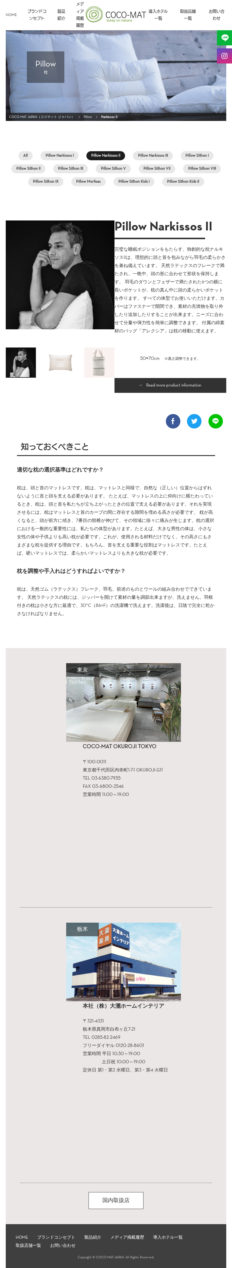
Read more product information (173, 385)
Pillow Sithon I (197, 156)
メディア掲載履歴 (80, 15)
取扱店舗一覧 (188, 15)
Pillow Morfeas (88, 182)
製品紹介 (61, 15)
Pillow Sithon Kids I (134, 182)
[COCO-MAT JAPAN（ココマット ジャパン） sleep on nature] (116, 20)
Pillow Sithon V (113, 169)
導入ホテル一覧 (158, 15)
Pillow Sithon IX (46, 182)
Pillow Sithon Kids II (183, 182)
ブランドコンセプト (37, 15)
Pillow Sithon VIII (202, 169)
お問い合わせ (216, 15)
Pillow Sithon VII (156, 169)
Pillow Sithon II (28, 169)
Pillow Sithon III (70, 169)
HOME (11, 15)
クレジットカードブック (116, 1251)
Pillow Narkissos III (153, 156)
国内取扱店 (116, 1200)
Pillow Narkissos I (60, 156)
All (25, 156)
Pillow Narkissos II (105, 156)
